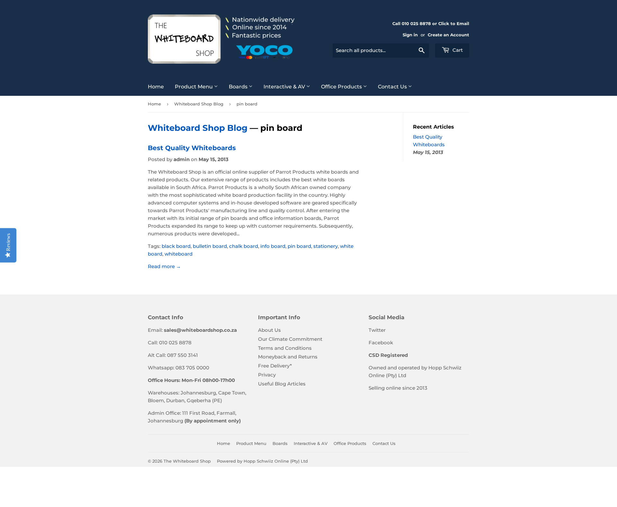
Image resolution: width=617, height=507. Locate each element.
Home (156, 87)
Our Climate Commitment (290, 339)
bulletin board (210, 246)
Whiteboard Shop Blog (198, 103)
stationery (325, 246)
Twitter (377, 330)
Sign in (410, 34)
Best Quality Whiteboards (192, 148)
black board (176, 246)
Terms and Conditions (285, 348)
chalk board (243, 246)
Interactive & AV (285, 87)
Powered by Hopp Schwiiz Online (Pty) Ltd (262, 461)
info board (272, 246)
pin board (299, 246)
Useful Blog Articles (282, 384)
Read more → (164, 266)
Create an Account (448, 34)
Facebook (381, 343)
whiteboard (178, 254)
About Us (269, 330)
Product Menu (194, 87)
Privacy (267, 375)
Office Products (342, 87)
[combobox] (381, 50)
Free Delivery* (275, 366)
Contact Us (393, 87)
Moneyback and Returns (287, 357)
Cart (457, 50)
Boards (239, 87)
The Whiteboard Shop (187, 461)
